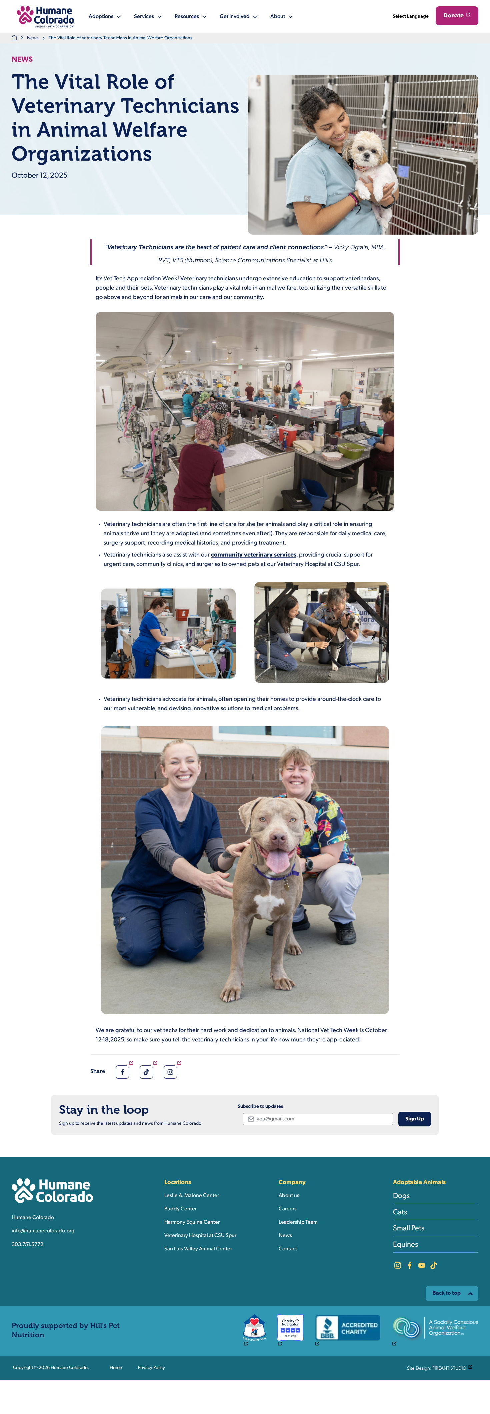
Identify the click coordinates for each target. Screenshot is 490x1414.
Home (116, 1367)
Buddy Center (180, 1209)
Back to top (447, 1293)
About (277, 16)
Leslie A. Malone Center (191, 1195)
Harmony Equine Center (192, 1222)
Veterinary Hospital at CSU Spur (200, 1235)
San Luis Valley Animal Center (198, 1249)
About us (289, 1195)
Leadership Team (298, 1222)
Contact (288, 1249)
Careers (288, 1209)
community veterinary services (253, 555)
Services (144, 16)
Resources (187, 16)
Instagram (397, 1265)
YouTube (421, 1265)
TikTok (433, 1265)
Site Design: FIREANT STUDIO (441, 1368)
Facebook (409, 1265)
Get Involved (235, 16)
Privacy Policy (151, 1367)
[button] (45, 16)
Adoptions (101, 16)
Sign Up (414, 1119)
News (33, 38)
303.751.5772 (27, 1244)
